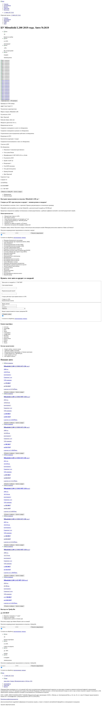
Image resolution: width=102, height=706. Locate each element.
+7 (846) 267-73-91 (16, 15)
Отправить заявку (7, 314)
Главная (6, 4)
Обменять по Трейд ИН (6, 191)
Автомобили (7, 5)
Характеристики (5, 100)
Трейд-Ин (6, 8)
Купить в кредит (18, 191)
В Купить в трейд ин (9, 392)
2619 (5, 23)
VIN (14, 100)
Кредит (6, 7)
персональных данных (19, 237)
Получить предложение (37, 233)
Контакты (6, 9)
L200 (5, 22)
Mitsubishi (6, 21)
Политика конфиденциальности (9, 699)
